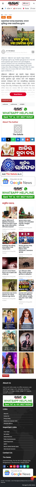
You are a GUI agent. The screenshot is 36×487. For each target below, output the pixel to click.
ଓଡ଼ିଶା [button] (8, 9)
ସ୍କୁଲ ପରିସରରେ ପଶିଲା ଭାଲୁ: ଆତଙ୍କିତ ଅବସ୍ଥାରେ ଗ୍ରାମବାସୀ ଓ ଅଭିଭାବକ (25, 272)
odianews (5, 104)
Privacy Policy (7, 418)
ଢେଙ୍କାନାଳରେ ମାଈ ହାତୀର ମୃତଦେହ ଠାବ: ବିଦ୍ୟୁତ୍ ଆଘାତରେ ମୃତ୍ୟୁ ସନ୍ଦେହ (9, 294)
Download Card (6, 100)
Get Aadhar (6, 434)
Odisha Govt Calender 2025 (10, 421)
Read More (18, 94)
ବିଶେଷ (27, 9)
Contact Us (6, 416)
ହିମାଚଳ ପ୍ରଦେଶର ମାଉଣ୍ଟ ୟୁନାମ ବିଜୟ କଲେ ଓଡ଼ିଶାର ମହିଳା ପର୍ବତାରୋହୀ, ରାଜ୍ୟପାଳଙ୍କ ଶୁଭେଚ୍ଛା (26, 249)
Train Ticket (6, 431)
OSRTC (5, 444)
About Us (6, 413)
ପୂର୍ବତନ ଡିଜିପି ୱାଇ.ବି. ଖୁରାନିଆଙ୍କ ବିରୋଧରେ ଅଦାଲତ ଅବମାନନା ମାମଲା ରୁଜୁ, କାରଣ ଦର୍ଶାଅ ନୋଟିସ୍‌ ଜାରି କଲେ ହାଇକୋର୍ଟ (9, 223)
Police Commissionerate (9, 439)
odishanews (14, 104)
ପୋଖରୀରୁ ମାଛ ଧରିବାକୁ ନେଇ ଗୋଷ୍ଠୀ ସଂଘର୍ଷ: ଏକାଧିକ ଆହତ (8, 247)
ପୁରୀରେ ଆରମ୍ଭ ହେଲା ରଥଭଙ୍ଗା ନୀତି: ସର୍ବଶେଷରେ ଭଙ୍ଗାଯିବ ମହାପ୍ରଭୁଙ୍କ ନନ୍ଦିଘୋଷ (26, 222)
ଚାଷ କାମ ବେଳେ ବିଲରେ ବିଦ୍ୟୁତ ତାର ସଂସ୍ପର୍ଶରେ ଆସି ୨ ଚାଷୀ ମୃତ (9, 272)
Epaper (27, 4)
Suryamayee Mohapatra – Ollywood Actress (10, 326)
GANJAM (22, 104)
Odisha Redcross (8, 436)
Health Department (8, 441)
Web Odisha (32, 485)
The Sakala (18, 134)
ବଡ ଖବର (18, 9)
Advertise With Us (8, 423)
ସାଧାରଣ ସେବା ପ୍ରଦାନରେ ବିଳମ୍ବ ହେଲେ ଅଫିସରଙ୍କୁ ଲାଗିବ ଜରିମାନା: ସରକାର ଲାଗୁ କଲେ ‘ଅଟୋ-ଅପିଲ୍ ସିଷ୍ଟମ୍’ (25, 296)
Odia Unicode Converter (9, 449)
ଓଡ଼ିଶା (5, 15)
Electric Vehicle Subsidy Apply (11, 446)
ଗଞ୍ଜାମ (10, 15)
